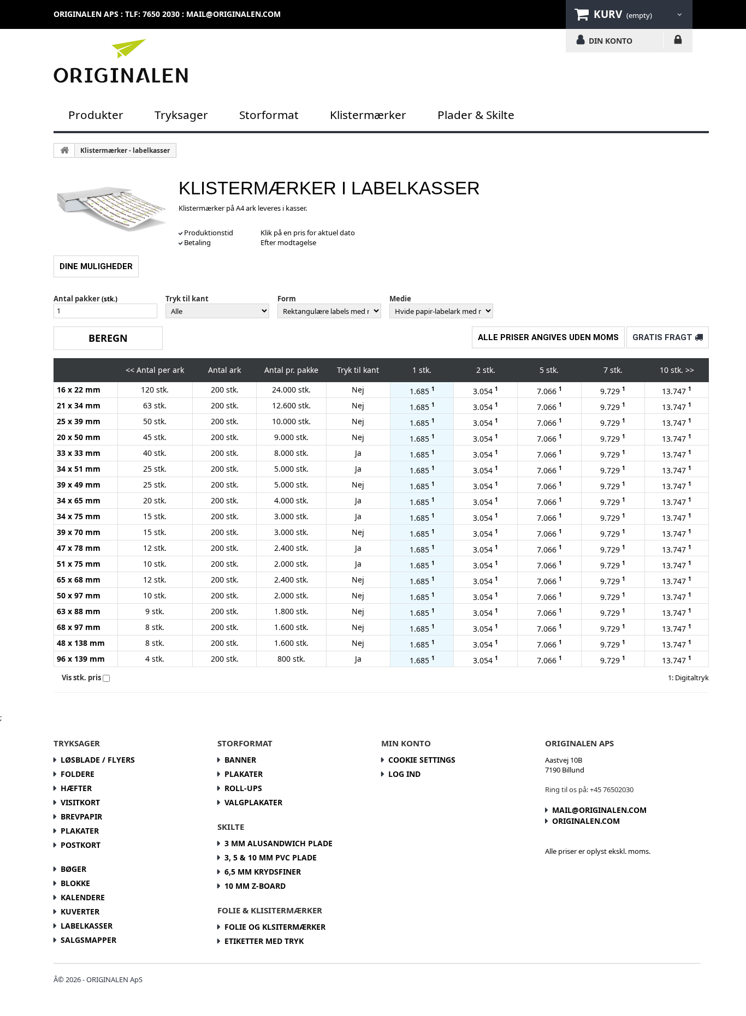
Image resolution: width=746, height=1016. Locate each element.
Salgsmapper (88, 940)
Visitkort (80, 802)
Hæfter (76, 788)
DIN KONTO (610, 40)
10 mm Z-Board (255, 886)
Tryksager (181, 114)
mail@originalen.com (599, 810)
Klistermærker (368, 114)
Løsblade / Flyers (98, 759)
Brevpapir (81, 816)
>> (689, 370)
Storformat (269, 114)
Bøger (73, 869)
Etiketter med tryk (264, 941)
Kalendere (83, 897)
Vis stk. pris (81, 677)
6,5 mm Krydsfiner (262, 871)
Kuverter (80, 911)
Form (286, 299)
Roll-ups (243, 788)
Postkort (80, 845)
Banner (240, 759)
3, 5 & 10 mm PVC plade (270, 857)
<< (130, 370)
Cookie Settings (421, 759)
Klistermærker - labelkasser (125, 150)
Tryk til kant (187, 299)
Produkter (95, 114)
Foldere (77, 774)
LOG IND (678, 41)
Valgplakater (253, 802)
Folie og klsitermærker (274, 927)
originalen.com (586, 821)
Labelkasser (87, 925)
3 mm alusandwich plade (278, 843)
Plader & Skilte (475, 114)
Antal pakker (77, 299)
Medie (400, 299)
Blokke (75, 883)
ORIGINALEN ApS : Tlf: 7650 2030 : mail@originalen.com (167, 14)
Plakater (80, 830)
